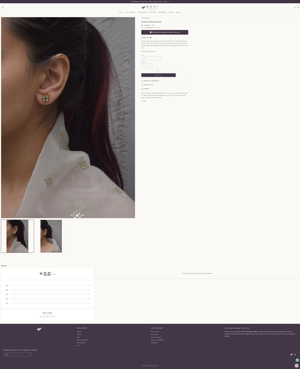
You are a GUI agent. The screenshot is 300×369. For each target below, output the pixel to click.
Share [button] (144, 101)
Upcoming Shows (81, 342)
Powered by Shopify (154, 365)
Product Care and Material (157, 340)
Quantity (143, 62)
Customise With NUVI (82, 340)
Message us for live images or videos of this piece (166, 32)
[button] (2, 7)
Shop (78, 337)
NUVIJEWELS (147, 365)
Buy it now (158, 75)
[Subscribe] (29, 354)
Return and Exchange (156, 337)
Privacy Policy (154, 334)
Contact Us (79, 331)
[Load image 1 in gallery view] (17, 236)
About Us (79, 334)
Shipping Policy (155, 342)
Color (142, 55)
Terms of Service (155, 331)
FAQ (78, 345)
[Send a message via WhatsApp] (297, 360)
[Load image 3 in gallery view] (51, 236)
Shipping (149, 27)
